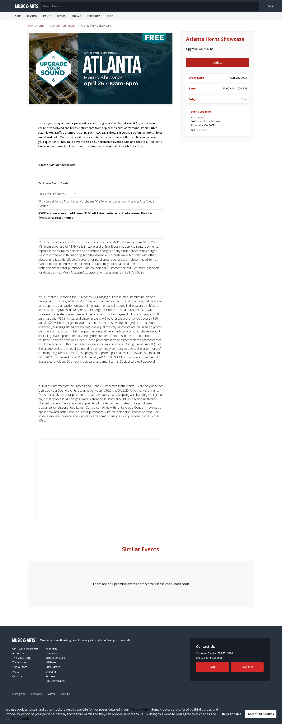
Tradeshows (20, 662)
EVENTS (47, 16)
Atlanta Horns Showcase (96, 25)
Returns (50, 676)
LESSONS (32, 16)
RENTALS (76, 16)
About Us (18, 653)
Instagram (18, 694)
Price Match (52, 667)
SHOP (18, 16)
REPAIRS (61, 16)
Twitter (50, 694)
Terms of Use (21, 719)
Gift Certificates (55, 681)
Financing (51, 653)
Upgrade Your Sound (63, 25)
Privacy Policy (140, 709)
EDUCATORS (94, 16)
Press (15, 671)
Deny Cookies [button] (231, 714)
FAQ (212, 667)
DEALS (110, 16)
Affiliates (50, 662)
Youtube (65, 694)
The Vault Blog (21, 658)
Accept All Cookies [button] (261, 714)
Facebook (36, 694)
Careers (17, 676)
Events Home (36, 25)
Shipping (50, 671)
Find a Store (19, 667)
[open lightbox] (100, 68)
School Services (55, 658)
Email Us (247, 667)
